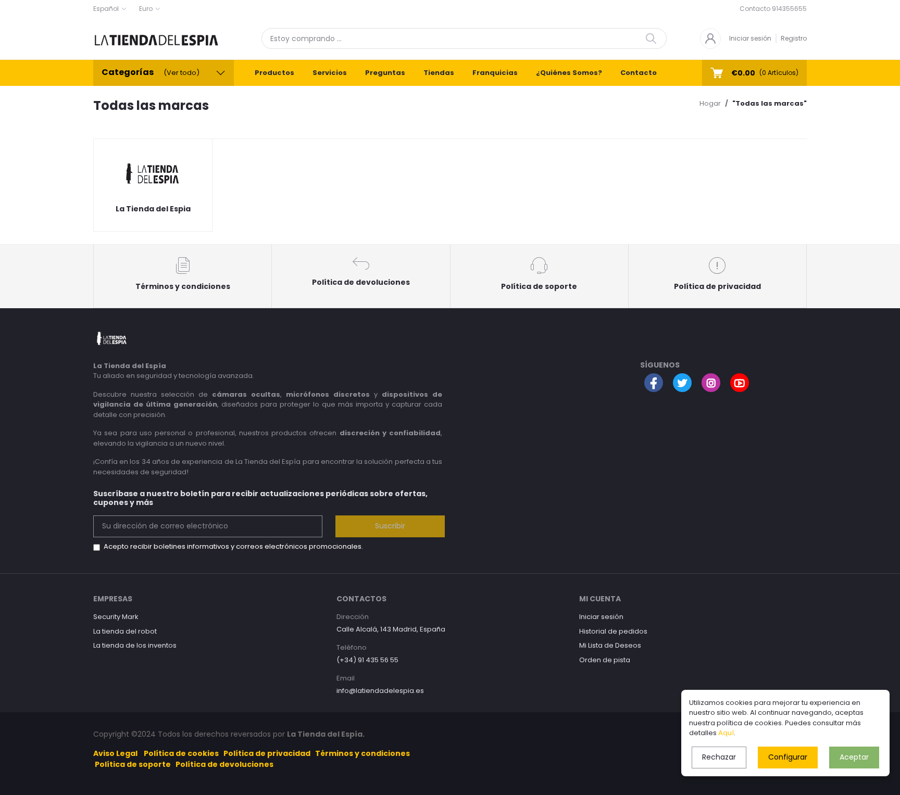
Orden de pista (604, 660)
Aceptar (854, 757)
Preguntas (385, 73)
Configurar (787, 757)
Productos (274, 73)
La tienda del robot (125, 631)
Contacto (638, 73)
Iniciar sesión (750, 38)
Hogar (710, 103)
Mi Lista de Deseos (610, 645)
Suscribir (390, 526)
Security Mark (116, 617)
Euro (146, 8)
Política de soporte (133, 764)
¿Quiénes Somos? (569, 73)
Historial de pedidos (613, 631)
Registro (794, 38)
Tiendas (438, 73)
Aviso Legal (115, 753)
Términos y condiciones (362, 753)
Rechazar (719, 757)
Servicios (329, 73)
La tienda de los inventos (135, 645)
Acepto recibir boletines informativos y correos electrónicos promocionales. (233, 546)
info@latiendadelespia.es (380, 691)
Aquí (726, 733)
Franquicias (495, 73)
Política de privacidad (266, 753)
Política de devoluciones (224, 764)
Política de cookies (181, 753)
